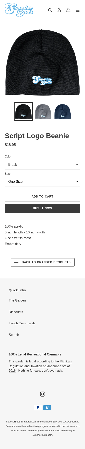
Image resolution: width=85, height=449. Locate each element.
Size (7, 173)
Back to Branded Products (46, 262)
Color (8, 156)
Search (14, 335)
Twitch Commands (22, 323)
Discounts (16, 312)
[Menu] (77, 10)
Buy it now (42, 208)
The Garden (17, 300)
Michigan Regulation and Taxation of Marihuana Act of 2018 (40, 366)
